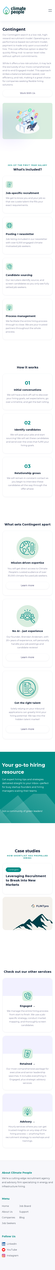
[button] (50, 10)
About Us (7, 1211)
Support (24, 1211)
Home (5, 1206)
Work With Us (27, 93)
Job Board (25, 1206)
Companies (8, 1217)
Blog (22, 1217)
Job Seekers (9, 1223)
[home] (14, 10)
